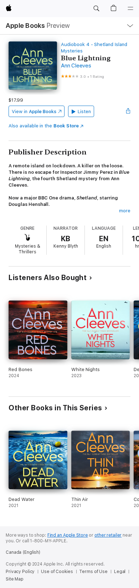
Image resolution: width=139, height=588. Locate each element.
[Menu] (130, 8)
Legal (119, 571)
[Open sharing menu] (128, 111)
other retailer (108, 535)
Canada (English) (23, 552)
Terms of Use (93, 571)
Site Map (15, 579)
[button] (96, 8)
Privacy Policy (20, 571)
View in (34, 111)
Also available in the (44, 125)
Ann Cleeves (76, 65)
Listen (84, 111)
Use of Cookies (57, 571)
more (124, 210)
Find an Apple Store (67, 535)
